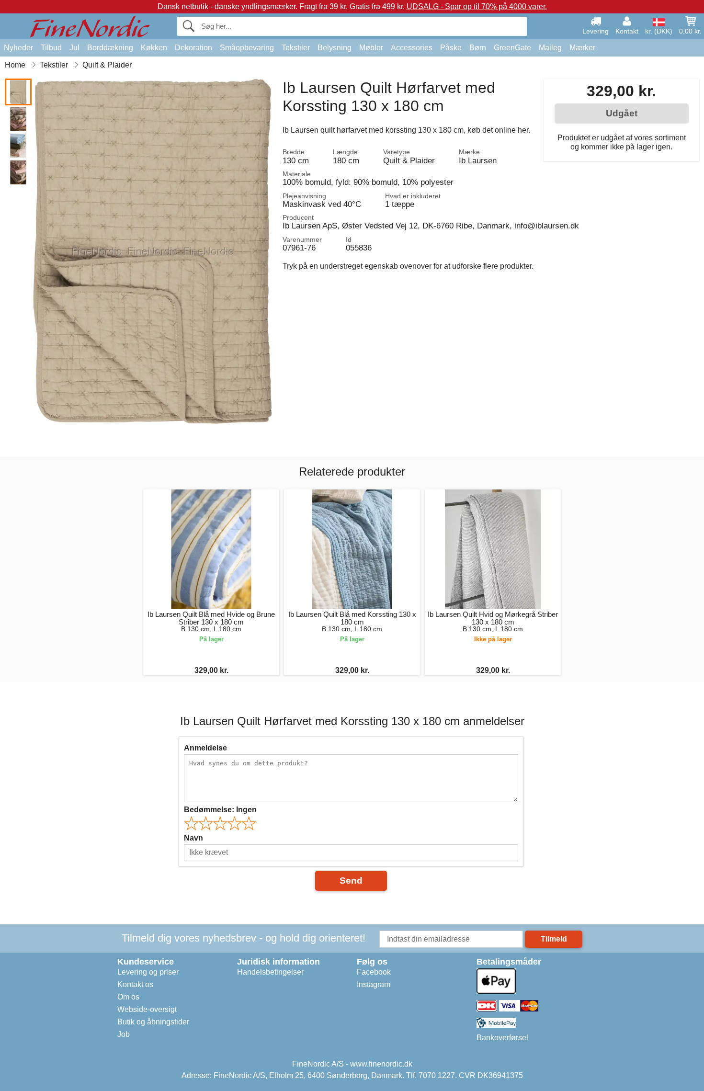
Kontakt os (135, 984)
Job (123, 1034)
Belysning (335, 48)
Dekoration (193, 48)
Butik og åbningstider (153, 1022)
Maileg (550, 48)
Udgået (621, 113)
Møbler (371, 48)
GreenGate (512, 48)
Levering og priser (148, 972)
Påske (451, 48)
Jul (74, 48)
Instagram (373, 984)
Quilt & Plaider (409, 160)
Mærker (582, 48)
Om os (128, 997)
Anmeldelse (205, 748)
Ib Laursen (478, 160)
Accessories (411, 48)
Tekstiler (296, 48)
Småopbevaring (247, 48)
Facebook (374, 972)
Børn (477, 48)
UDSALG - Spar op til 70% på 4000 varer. (477, 6)
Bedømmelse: (220, 810)
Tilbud (51, 48)
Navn (193, 838)
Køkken (154, 48)
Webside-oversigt (147, 1009)
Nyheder (18, 48)
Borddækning (110, 48)
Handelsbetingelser (270, 972)
